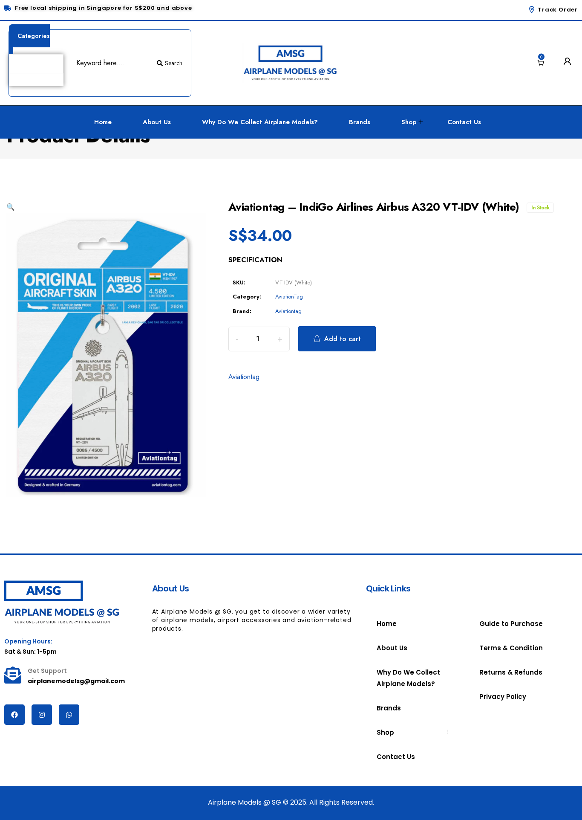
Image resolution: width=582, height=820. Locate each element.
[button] (10, 207)
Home (103, 122)
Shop (408, 122)
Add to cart (342, 339)
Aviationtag (288, 311)
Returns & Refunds (510, 672)
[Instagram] (42, 714)
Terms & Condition (511, 647)
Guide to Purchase (511, 623)
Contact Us (464, 122)
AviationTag (289, 297)
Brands (359, 122)
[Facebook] (14, 714)
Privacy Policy (502, 696)
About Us (157, 122)
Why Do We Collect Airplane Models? (260, 122)
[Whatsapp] (69, 714)
